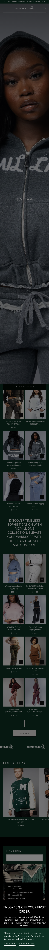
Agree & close (26, 944)
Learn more (10, 944)
